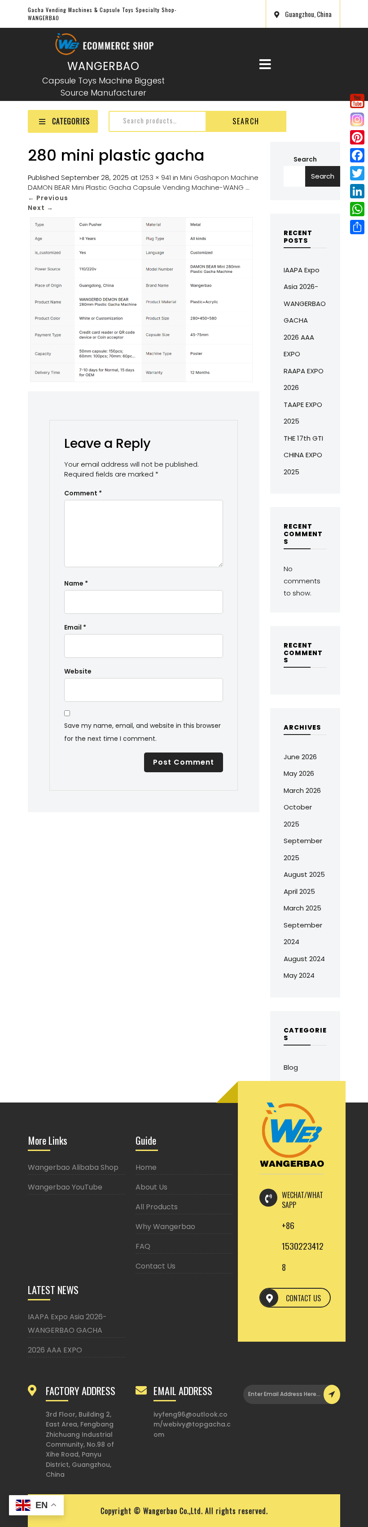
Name (76, 583)
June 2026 (300, 756)
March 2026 (302, 790)
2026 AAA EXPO (55, 1350)
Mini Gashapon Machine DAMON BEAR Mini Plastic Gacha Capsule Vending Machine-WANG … (143, 183)
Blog (291, 1067)
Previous (48, 197)
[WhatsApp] (357, 209)
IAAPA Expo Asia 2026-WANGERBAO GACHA (67, 1323)
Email (75, 627)
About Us (151, 1187)
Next (40, 207)
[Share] (357, 227)
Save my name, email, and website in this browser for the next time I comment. (142, 732)
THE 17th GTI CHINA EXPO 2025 (303, 455)
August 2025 (304, 874)
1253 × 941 (155, 177)
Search (245, 121)
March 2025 (302, 908)
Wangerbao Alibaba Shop (73, 1167)
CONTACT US (303, 1298)
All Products (157, 1207)
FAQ (143, 1246)
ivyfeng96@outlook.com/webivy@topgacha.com (192, 1424)
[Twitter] (357, 173)
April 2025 (299, 891)
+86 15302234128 (303, 1246)
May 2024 (299, 975)
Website (78, 671)
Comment (83, 493)
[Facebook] (357, 155)
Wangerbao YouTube (65, 1187)
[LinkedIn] (357, 191)
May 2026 (299, 773)
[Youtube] (357, 101)
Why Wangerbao (165, 1226)
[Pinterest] (357, 137)
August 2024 (304, 958)
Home (146, 1167)
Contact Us (155, 1266)
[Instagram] (357, 119)
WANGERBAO (103, 66)
